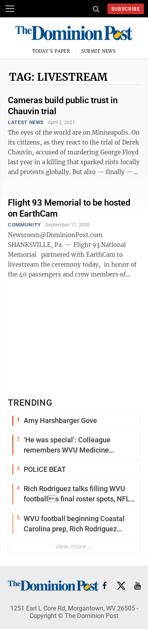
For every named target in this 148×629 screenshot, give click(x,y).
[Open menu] (10, 9)
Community (24, 225)
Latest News (26, 122)
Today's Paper (51, 51)
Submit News (98, 51)
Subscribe (125, 9)
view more (71, 546)
